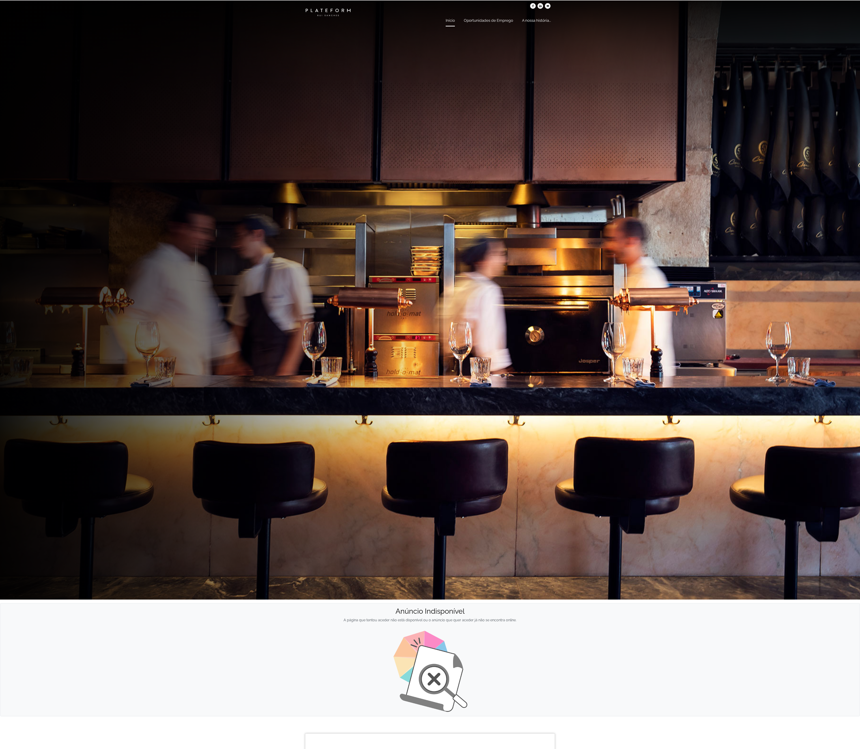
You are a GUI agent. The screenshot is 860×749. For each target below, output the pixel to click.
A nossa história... (536, 20)
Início (450, 20)
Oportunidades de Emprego (488, 20)
